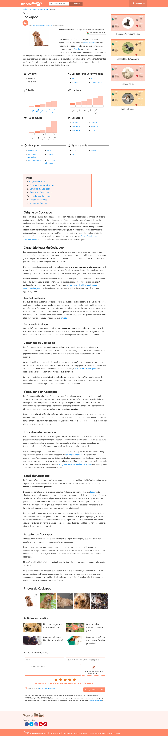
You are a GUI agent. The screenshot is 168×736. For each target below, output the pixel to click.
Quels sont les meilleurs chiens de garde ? (94, 627)
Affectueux (76, 130)
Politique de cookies (113, 733)
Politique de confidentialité (97, 733)
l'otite (92, 492)
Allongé (74, 82)
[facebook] (27, 724)
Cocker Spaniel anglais (89, 236)
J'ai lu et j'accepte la (41, 688)
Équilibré (75, 122)
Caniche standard (30, 239)
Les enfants (32, 150)
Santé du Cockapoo (38, 200)
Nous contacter (67, 733)
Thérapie (50, 154)
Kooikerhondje (128, 109)
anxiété (64, 318)
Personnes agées (34, 160)
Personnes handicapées (31, 156)
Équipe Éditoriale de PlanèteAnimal (41, 25)
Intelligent (94, 126)
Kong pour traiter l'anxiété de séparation (75, 464)
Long (74, 150)
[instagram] (36, 724)
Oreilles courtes (96, 82)
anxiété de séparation (75, 455)
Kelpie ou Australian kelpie (128, 34)
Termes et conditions (80, 733)
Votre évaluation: (42, 683)
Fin (73, 78)
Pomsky (77, 49)
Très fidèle (76, 126)
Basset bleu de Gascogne (128, 59)
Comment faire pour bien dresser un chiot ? (53, 639)
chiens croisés (89, 43)
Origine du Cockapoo (38, 181)
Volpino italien (128, 84)
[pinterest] (45, 724)
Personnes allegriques (50, 162)
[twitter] (31, 724)
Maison (49, 150)
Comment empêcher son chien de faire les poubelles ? (95, 640)
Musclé (93, 78)
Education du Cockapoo (40, 196)
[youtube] (41, 724)
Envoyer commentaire (94, 689)
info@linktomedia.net (95, 701)
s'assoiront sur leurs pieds (86, 368)
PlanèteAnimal (27, 9)
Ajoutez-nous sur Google (97, 33)
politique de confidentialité (47, 688)
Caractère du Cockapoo (40, 189)
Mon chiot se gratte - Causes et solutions (52, 626)
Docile (93, 130)
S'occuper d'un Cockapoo (41, 192)
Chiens (46, 9)
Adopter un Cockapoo (39, 203)
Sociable (94, 122)
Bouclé (93, 150)
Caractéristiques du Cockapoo (43, 185)
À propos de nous (55, 733)
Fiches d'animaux (38, 9)
